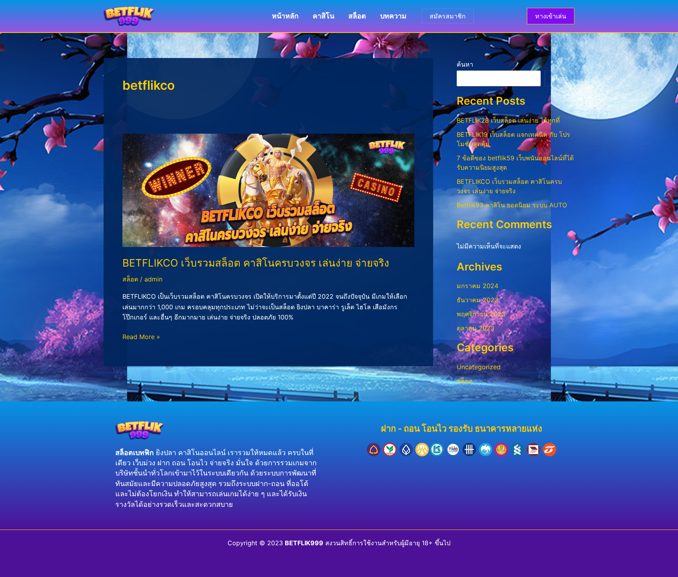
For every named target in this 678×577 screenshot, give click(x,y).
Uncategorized (479, 367)
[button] (550, 16)
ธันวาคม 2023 (477, 300)
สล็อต (357, 16)
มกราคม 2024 (477, 286)
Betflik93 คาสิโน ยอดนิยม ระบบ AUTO (512, 205)
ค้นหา (465, 64)
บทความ (393, 16)
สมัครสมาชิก (448, 16)
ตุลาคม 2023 (475, 328)
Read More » (141, 336)
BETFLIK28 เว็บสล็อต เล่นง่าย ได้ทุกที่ (508, 120)
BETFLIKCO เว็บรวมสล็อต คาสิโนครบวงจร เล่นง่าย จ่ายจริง (255, 263)
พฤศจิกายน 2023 (481, 314)
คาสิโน (323, 16)
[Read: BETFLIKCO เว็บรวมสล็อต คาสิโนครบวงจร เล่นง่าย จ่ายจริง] (268, 190)
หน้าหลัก (285, 16)
